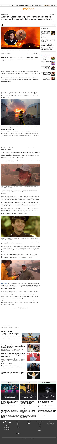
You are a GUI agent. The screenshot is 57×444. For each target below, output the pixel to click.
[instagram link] (9, 427)
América (18, 423)
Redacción (28, 423)
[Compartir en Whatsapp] (28, 53)
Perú (36, 5)
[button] (2, 5)
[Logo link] (28, 9)
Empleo (29, 424)
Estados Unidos (21, 5)
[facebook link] (5, 427)
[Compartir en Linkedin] (34, 53)
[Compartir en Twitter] (32, 53)
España (29, 5)
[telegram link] (7, 429)
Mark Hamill (4, 283)
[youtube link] (5, 429)
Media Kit (39, 430)
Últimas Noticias (18, 433)
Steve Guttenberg (4, 327)
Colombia (26, 5)
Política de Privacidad (51, 424)
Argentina (16, 5)
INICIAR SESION (53, 5)
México (33, 5)
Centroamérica (39, 5)
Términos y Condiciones (50, 423)
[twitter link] (7, 427)
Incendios (10, 327)
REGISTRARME (47, 5)
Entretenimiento (4, 14)
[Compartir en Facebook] (30, 53)
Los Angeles (16, 327)
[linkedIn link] (9, 429)
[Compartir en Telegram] (36, 53)
